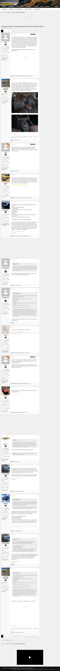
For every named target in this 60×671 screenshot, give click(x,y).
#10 (38, 387)
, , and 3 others (20, 412)
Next (13, 31)
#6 (38, 259)
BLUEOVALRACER (5, 268)
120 (6, 451)
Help (44, 669)
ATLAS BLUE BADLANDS (5, 89)
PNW (6, 100)
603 (7, 50)
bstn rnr (6, 396)
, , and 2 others (21, 352)
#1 (38, 34)
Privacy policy (40, 669)
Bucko (5, 335)
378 (7, 217)
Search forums (28, 9)
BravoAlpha (5, 210)
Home (47, 669)
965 (7, 190)
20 (6, 510)
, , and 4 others (21, 236)
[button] (27, 6)
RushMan (5, 503)
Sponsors (19, 669)
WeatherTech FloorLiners (28, 136)
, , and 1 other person (22, 75)
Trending (11, 9)
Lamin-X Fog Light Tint (19, 136)
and (16, 140)
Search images (37, 9)
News (4, 6)
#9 (38, 356)
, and (21, 383)
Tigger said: (15, 263)
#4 (38, 174)
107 (6, 404)
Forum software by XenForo (11, 668)
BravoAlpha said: (16, 293)
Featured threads (18, 9)
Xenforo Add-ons (27, 668)
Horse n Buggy (5, 474)
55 (6, 342)
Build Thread (13, 479)
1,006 (7, 278)
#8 (38, 326)
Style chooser (14, 669)
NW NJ (7, 515)
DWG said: (15, 440)
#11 (38, 435)
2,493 (7, 343)
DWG (3, 28)
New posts (4, 9)
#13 (38, 495)
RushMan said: (15, 539)
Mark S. (5, 444)
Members (37, 6)
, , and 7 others (23, 197)
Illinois (7, 194)
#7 (38, 289)
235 (7, 483)
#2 (38, 79)
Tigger (5, 183)
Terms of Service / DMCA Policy (31, 669)
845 (7, 512)
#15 (38, 568)
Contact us (24, 669)
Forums (11, 6)
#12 (38, 465)
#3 (38, 144)
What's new (20, 6)
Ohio (6, 281)
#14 (38, 535)
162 (6, 97)
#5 (38, 201)
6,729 (7, 452)
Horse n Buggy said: (16, 499)
